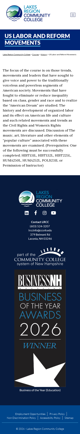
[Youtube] (53, 213)
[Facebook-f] (35, 213)
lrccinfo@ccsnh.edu (40, 230)
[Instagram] (44, 213)
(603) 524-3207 (40, 226)
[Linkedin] (26, 213)
